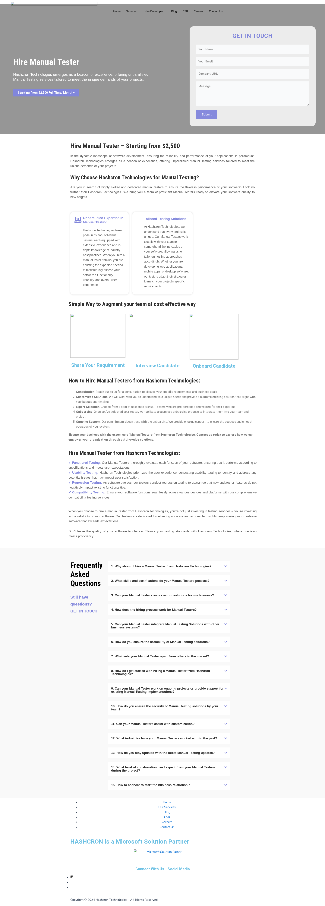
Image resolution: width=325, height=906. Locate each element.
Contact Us (216, 11)
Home (117, 11)
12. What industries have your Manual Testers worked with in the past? (164, 738)
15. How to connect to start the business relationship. (151, 785)
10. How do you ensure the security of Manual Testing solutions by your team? (164, 707)
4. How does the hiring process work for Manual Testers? (154, 610)
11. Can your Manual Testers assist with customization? (152, 724)
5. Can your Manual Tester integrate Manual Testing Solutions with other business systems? (165, 625)
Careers (198, 11)
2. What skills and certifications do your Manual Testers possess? (160, 581)
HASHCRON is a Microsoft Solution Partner (129, 841)
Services (131, 11)
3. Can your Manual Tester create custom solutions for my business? (162, 595)
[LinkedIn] (71, 877)
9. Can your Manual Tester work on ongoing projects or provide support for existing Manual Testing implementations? (167, 690)
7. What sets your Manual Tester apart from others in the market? (160, 656)
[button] (169, 566)
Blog (174, 11)
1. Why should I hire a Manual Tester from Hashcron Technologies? (161, 566)
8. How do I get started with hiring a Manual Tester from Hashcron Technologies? (160, 672)
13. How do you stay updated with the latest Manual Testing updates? (163, 753)
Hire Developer (153, 11)
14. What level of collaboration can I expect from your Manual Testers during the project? (163, 769)
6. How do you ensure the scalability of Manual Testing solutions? (160, 642)
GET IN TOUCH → (86, 611)
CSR (185, 11)
